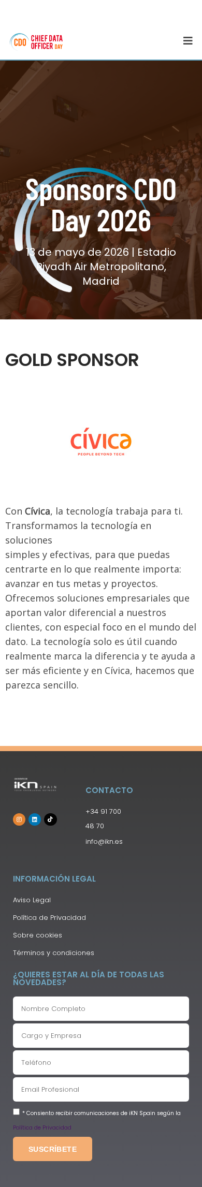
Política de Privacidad (42, 1128)
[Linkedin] (34, 819)
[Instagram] (19, 819)
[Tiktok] (50, 819)
